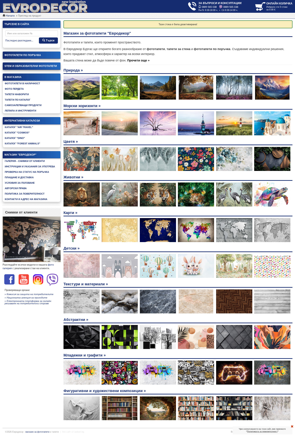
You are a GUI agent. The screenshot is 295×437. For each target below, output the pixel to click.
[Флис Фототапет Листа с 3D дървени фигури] (272, 159)
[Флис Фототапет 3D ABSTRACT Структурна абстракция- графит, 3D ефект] (82, 337)
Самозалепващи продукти (23, 105)
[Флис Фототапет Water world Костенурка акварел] (272, 194)
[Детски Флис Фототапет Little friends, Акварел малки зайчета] (196, 266)
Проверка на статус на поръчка (27, 172)
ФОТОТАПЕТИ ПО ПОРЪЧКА (22, 55)
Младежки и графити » (85, 355)
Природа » (73, 70)
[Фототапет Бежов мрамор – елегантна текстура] (196, 301)
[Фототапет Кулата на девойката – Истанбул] (196, 123)
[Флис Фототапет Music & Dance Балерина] (272, 408)
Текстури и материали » (86, 284)
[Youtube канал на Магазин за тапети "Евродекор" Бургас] (24, 279)
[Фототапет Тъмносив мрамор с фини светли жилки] (158, 301)
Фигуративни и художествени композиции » (105, 391)
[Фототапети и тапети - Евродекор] (45, 6)
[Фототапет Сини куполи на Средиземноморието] (272, 123)
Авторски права (16, 188)
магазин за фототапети (37, 432)
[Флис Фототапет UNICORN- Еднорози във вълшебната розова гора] (82, 266)
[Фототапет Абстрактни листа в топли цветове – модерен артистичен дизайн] (272, 337)
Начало (10, 15)
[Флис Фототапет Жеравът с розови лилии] (120, 194)
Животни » (73, 177)
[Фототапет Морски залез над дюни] (120, 123)
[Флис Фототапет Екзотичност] (234, 194)
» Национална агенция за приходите (26, 297)
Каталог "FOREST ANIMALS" (22, 143)
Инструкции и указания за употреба (30, 166)
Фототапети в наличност (22, 83)
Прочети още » (138, 60)
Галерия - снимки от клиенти (25, 161)
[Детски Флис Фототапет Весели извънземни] (272, 266)
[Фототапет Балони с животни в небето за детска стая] (158, 266)
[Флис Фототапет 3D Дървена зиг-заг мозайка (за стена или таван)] (234, 301)
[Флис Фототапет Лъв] (82, 194)
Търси (49, 40)
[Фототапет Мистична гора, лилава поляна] (234, 88)
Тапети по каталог (17, 99)
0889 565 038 (209, 6)
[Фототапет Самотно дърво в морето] (158, 123)
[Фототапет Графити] (196, 373)
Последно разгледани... (19, 40)
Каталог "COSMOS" (17, 132)
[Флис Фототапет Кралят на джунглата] (196, 194)
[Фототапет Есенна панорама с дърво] (196, 88)
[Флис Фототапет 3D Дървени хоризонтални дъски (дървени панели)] (272, 301)
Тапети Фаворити (17, 94)
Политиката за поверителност (262, 431)
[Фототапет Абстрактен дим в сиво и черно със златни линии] (120, 301)
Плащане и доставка (19, 177)
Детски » (72, 248)
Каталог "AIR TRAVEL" (19, 127)
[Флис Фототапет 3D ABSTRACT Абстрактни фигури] (120, 337)
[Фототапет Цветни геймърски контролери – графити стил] (82, 373)
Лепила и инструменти (20, 110)
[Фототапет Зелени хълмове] (82, 88)
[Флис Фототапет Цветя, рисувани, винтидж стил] (234, 159)
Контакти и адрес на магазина (26, 199)
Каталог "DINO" (15, 138)
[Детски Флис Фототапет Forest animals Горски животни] (234, 266)
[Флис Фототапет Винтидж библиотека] (120, 408)
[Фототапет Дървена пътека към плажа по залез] (82, 123)
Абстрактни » (76, 319)
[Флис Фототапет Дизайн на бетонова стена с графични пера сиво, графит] (158, 159)
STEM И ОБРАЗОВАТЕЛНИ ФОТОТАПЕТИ (30, 66)
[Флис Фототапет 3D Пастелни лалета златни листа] (120, 159)
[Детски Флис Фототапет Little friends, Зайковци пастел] (120, 266)
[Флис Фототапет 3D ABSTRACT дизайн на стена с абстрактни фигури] (234, 337)
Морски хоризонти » (82, 106)
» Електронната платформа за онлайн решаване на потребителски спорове (28, 302)
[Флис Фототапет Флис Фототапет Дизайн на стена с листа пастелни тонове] (82, 159)
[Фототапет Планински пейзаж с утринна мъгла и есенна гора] (158, 88)
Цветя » (71, 141)
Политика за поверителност (25, 193)
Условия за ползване (20, 182)
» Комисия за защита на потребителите (29, 294)
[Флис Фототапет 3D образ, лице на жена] (82, 408)
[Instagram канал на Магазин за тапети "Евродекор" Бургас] (38, 279)
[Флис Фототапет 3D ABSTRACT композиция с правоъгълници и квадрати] (158, 337)
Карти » (70, 213)
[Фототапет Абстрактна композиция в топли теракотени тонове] (196, 337)
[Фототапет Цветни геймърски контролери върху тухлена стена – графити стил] (158, 373)
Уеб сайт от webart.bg (73, 432)
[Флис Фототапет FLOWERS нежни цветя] (196, 159)
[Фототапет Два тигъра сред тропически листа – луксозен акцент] (158, 194)
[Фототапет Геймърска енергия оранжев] (234, 373)
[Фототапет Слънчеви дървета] (120, 88)
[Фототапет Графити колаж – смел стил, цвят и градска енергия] (120, 373)
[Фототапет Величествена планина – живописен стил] (272, 88)
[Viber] (52, 279)
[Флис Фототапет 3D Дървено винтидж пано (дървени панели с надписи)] (82, 301)
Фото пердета (14, 89)
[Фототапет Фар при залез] (234, 123)
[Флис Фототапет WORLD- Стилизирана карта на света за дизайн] (82, 230)
